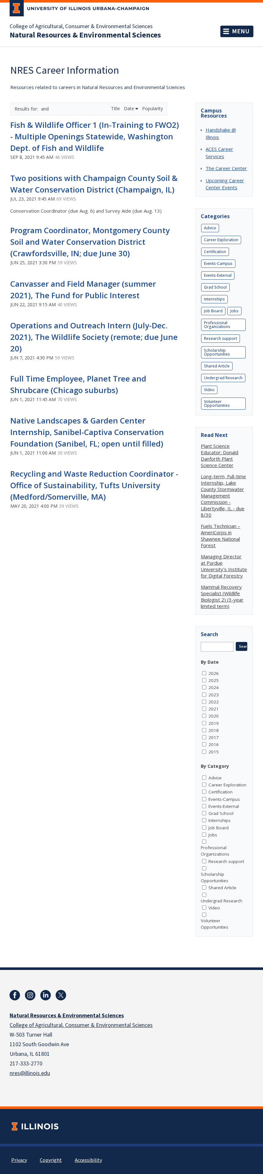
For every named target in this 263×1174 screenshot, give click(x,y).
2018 (213, 730)
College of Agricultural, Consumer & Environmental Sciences (81, 26)
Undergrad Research (223, 378)
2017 (213, 737)
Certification (215, 251)
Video (209, 389)
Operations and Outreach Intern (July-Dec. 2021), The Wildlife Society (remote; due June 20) (94, 337)
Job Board (213, 311)
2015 (213, 752)
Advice (210, 228)
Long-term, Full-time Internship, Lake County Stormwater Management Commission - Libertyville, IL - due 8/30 (223, 495)
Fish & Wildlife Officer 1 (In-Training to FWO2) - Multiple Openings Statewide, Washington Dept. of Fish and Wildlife (94, 136)
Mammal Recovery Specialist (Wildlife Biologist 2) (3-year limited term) (222, 596)
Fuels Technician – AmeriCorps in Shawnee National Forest (220, 535)
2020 (213, 716)
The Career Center (226, 168)
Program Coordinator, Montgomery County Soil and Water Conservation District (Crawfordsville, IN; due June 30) (90, 242)
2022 (213, 702)
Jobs (234, 311)
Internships (214, 299)
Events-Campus (218, 263)
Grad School (215, 287)
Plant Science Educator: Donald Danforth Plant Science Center (219, 455)
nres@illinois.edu (30, 1073)
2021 (213, 709)
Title (116, 108)
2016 (213, 744)
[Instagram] (30, 995)
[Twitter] (61, 995)
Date (129, 108)
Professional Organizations (217, 324)
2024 (213, 687)
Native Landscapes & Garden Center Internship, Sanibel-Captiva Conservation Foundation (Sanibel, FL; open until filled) (87, 432)
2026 (213, 673)
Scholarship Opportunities (217, 352)
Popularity (152, 108)
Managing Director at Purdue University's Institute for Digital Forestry (224, 566)
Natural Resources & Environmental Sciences (85, 35)
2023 (213, 695)
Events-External (218, 275)
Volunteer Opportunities (217, 403)
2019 (213, 723)
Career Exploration (221, 239)
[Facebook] (15, 995)
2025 (213, 680)
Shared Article (217, 366)
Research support (220, 338)
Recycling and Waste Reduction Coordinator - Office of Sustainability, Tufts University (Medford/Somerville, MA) (94, 485)
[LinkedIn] (45, 995)
